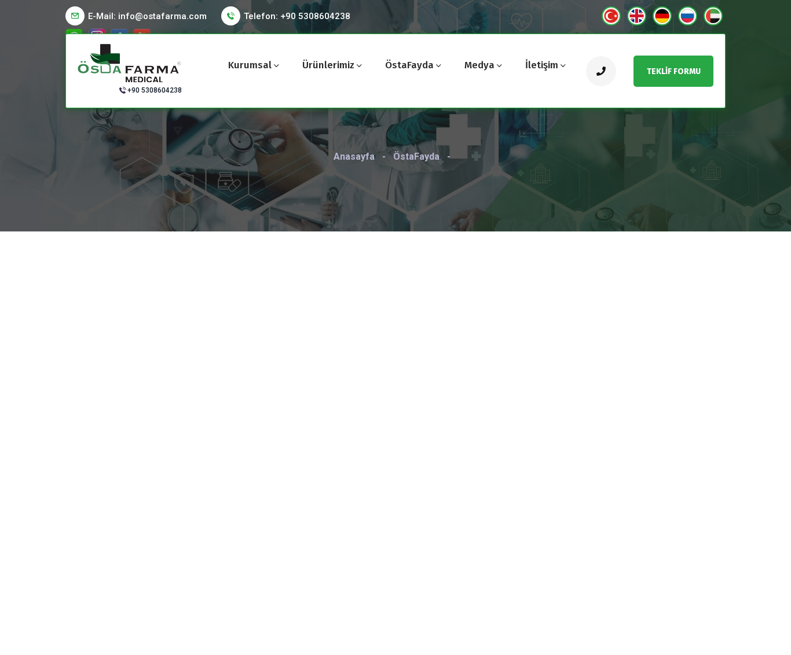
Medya (479, 65)
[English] (636, 15)
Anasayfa (354, 156)
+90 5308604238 (154, 90)
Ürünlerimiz (328, 65)
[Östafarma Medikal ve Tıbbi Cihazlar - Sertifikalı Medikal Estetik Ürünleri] (130, 62)
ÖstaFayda (409, 65)
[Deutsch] (662, 15)
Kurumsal (250, 65)
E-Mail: (147, 16)
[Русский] (687, 15)
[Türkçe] (611, 15)
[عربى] (713, 15)
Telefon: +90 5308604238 (297, 16)
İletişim (541, 65)
